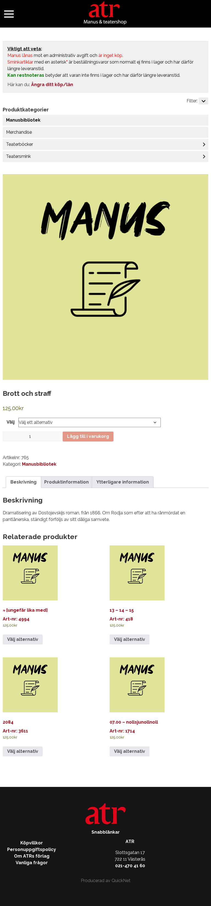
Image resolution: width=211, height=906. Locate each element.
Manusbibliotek (23, 120)
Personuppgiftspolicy (31, 849)
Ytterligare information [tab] (122, 482)
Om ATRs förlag (31, 856)
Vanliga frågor (32, 862)
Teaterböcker (19, 144)
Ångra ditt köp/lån (52, 84)
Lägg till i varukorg (88, 436)
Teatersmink (18, 156)
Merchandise (19, 132)
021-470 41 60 (130, 865)
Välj (11, 422)
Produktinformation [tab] (66, 482)
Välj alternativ (22, 639)
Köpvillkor (31, 842)
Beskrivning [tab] (23, 482)
